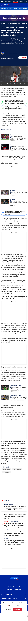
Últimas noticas (8, 1)
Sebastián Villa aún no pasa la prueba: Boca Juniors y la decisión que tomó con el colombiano (18, 398)
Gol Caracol (15, 1)
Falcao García (6, 472)
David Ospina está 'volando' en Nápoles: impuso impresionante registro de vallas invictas (18, 389)
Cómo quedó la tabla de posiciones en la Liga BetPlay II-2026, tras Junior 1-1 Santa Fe (15, 508)
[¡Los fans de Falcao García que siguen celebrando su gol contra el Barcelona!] (5, 192)
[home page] (2, 1)
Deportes (11, 605)
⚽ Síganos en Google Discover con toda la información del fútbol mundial (15, 108)
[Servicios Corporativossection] (26, 598)
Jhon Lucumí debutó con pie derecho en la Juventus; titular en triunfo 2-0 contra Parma (14, 533)
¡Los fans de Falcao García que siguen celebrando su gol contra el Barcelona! (18, 193)
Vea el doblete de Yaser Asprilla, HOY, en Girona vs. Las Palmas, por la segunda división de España (18, 148)
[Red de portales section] (26, 595)
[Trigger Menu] (2, 5)
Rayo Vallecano (17, 469)
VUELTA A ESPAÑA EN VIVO (20, 8)
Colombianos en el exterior (14, 23)
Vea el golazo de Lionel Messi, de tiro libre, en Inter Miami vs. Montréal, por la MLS (15, 516)
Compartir (24, 57)
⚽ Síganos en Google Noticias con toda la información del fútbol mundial (15, 212)
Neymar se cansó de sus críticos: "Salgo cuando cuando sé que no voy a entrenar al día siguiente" (18, 203)
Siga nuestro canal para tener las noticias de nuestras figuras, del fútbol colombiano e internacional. (14, 101)
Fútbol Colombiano (8, 504)
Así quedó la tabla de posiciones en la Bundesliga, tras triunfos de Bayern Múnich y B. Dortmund (18, 138)
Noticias (19, 605)
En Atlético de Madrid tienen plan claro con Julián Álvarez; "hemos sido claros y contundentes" (14, 542)
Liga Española (6, 469)
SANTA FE (9, 8)
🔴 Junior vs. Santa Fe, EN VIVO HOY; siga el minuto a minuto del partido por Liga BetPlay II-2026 (14, 525)
